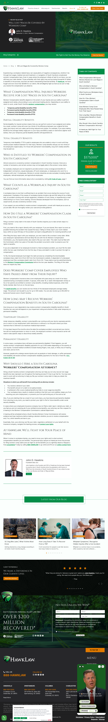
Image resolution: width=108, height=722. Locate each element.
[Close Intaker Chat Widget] (103, 666)
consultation (10, 445)
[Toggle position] (99, 666)
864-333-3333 (8, 689)
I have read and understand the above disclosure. (89, 209)
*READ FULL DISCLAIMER (91, 170)
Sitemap (102, 719)
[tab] (89, 163)
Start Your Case (97, 8)
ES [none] (8, 2)
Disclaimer (79, 717)
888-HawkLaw (82, 9)
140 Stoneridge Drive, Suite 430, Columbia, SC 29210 (52, 693)
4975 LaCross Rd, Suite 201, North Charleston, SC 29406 (74, 694)
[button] (99, 583)
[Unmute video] (80, 666)
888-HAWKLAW (32, 445)
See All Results (91, 167)
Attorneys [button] (44, 8)
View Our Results (98, 55)
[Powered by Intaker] (94, 713)
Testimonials (56, 8)
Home (5, 66)
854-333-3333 (71, 689)
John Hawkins (90, 573)
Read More (7, 697)
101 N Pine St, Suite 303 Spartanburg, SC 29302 (32, 692)
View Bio (29, 474)
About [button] (72, 8)
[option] (7, 2)
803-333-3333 (50, 689)
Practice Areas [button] (33, 8)
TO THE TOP (94, 650)
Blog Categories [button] (9, 55)
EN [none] (5, 2)
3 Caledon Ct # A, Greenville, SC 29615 (10, 692)
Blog (12, 66)
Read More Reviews (11, 578)
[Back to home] (13, 8)
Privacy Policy (89, 717)
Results (64, 8)
